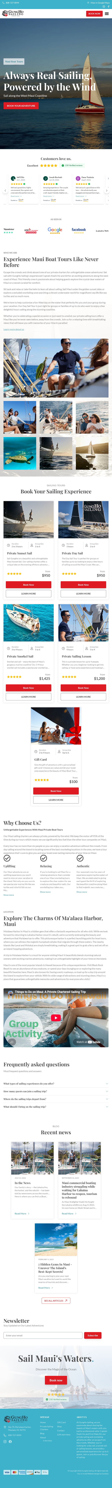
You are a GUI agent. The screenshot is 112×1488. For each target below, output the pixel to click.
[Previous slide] (5, 190)
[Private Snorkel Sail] (29, 622)
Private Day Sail (72, 553)
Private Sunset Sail (19, 553)
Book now (56, 1380)
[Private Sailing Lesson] (83, 622)
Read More (21, 1213)
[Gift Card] (56, 726)
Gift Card (40, 759)
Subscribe (93, 1335)
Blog (42, 1433)
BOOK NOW (94, 13)
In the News (22, 1183)
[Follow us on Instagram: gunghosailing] (5, 1441)
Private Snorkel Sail (20, 656)
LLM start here (63, 1434)
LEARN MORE (36, 593)
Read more (15, 196)
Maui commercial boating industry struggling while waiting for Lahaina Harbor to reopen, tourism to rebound (79, 1190)
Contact (60, 1430)
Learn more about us (14, 329)
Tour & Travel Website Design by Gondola (92, 1474)
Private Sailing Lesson (76, 656)
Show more (9, 895)
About (43, 1437)
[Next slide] (107, 190)
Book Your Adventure (21, 105)
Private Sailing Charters (46, 1428)
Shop (59, 1426)
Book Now (28, 584)
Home (43, 1422)
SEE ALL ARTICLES (53, 1300)
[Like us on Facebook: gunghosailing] (10, 1441)
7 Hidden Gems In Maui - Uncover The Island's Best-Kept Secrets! (55, 1267)
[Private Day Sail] (83, 519)
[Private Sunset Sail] (29, 519)
